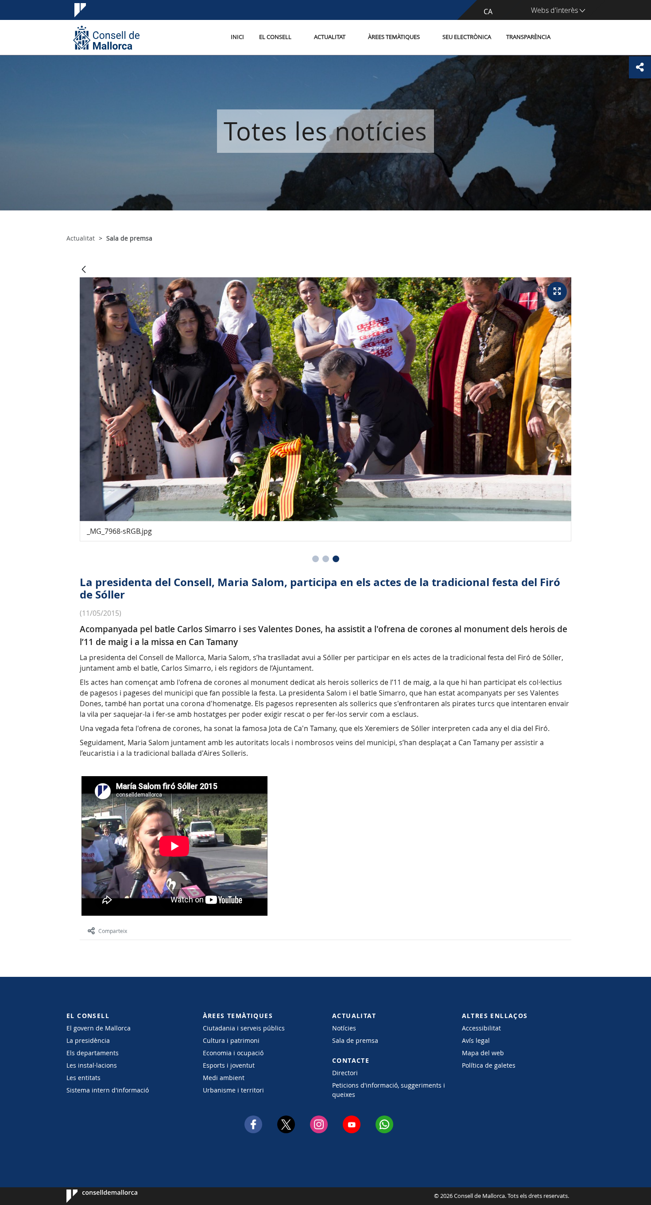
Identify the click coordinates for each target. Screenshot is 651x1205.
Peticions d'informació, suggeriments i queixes (388, 1090)
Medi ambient (223, 1077)
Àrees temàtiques (394, 37)
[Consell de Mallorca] (106, 37)
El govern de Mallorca (98, 1028)
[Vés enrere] (84, 270)
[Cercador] (567, 37)
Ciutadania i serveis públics (244, 1028)
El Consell (275, 37)
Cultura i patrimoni (231, 1040)
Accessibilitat (481, 1028)
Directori (345, 1073)
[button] (315, 559)
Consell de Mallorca (93, 1196)
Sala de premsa (355, 1040)
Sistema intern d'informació (107, 1090)
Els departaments (92, 1053)
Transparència (528, 37)
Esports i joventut (229, 1065)
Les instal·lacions (91, 1065)
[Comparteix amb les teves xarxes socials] (640, 67)
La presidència (88, 1040)
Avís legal (476, 1040)
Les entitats (83, 1077)
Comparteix (112, 930)
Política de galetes (488, 1065)
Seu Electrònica (466, 37)
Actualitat (329, 37)
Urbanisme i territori (233, 1090)
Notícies (344, 1028)
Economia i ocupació (233, 1053)
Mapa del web (483, 1053)
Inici (237, 37)
